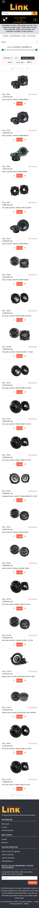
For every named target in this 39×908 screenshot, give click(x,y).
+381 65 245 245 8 (8, 858)
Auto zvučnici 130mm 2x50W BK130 (15, 135)
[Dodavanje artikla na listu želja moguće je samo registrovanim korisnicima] (14, 103)
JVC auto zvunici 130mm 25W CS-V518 (16, 785)
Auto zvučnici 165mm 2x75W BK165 (15, 244)
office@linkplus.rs (8, 861)
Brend (4, 42)
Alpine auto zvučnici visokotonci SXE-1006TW (19, 712)
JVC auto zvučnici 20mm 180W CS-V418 (16, 460)
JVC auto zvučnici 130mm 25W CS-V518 (16, 424)
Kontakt (4, 839)
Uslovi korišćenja (7, 830)
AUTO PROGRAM (15, 36)
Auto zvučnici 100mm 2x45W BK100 (15, 99)
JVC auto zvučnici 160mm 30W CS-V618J (16, 748)
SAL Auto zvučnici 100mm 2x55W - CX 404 (17, 352)
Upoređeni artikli (27, 58)
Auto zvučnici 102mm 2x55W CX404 (15, 280)
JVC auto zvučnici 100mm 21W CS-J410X (16, 208)
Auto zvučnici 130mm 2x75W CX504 (15, 532)
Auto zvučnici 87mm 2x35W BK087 (14, 172)
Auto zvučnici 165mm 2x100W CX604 (15, 568)
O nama (4, 827)
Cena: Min (20, 62)
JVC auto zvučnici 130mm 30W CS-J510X (16, 316)
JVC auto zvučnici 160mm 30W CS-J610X (16, 388)
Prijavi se (33, 882)
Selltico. (26, 904)
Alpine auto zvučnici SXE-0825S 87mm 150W (18, 676)
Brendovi (5, 842)
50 (16, 58)
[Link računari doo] (19, 6)
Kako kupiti (5, 824)
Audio (24, 36)
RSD (10, 62)
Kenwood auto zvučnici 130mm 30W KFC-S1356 (19, 496)
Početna (5, 36)
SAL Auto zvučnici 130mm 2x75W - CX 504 (17, 640)
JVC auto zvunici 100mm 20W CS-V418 (16, 604)
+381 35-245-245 (8, 854)
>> (27, 68)
